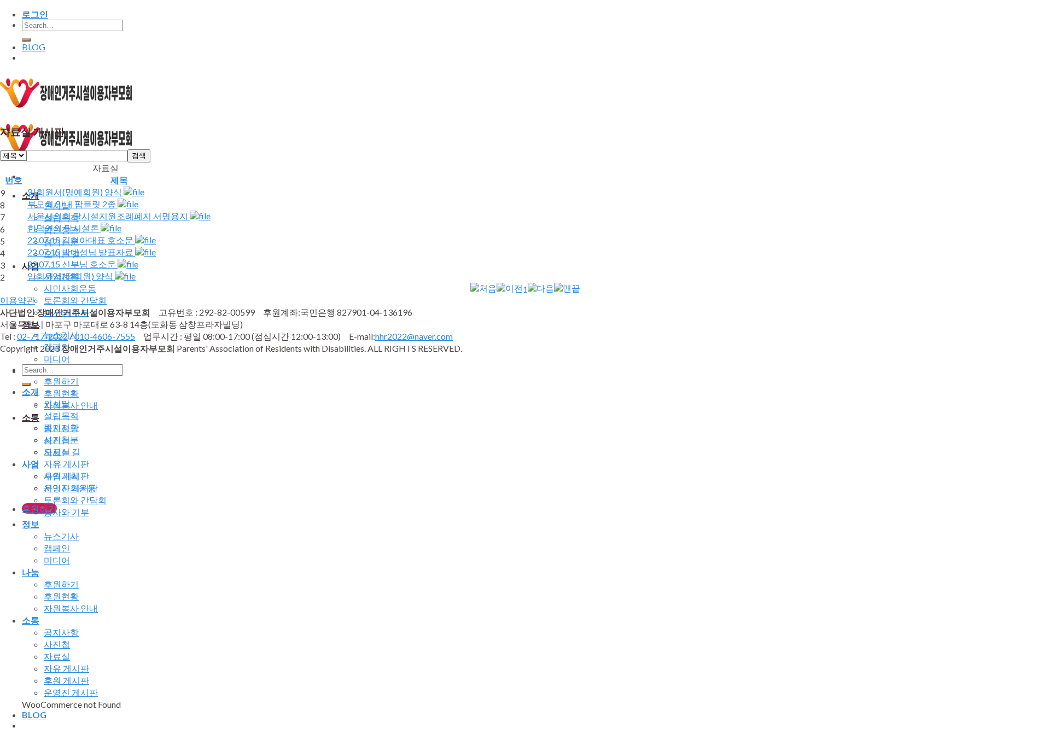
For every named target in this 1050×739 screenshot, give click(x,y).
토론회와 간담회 (75, 300)
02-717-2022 (42, 336)
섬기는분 (61, 439)
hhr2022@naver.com (414, 336)
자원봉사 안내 (71, 405)
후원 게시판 (66, 680)
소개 (30, 391)
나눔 (30, 572)
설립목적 (61, 415)
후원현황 (61, 393)
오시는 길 (62, 451)
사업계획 (61, 475)
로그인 (35, 14)
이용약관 (17, 300)
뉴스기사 (61, 536)
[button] (483, 288)
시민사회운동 (70, 288)
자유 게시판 (66, 463)
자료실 (57, 656)
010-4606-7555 (104, 336)
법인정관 (61, 427)
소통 (30, 417)
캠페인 (57, 548)
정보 (30, 524)
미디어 (57, 358)
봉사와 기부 (66, 512)
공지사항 (61, 632)
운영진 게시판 (71, 692)
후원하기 (61, 381)
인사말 (57, 403)
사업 (30, 463)
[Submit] (26, 40)
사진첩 (57, 644)
